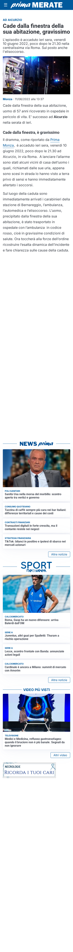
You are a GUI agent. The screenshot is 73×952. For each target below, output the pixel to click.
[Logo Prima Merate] (36, 5)
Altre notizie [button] (59, 554)
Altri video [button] (60, 755)
